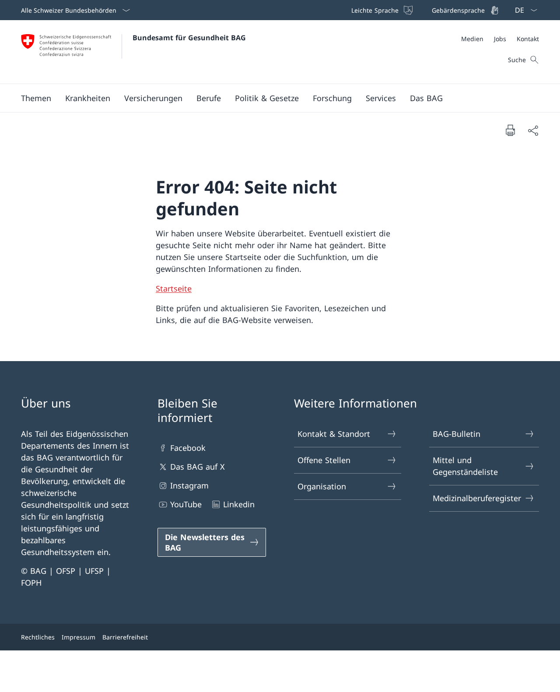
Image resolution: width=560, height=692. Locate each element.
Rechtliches (38, 637)
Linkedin (239, 504)
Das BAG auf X (197, 466)
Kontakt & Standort (334, 434)
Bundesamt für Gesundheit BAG (189, 37)
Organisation (322, 486)
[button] (36, 98)
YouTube (186, 504)
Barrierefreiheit (125, 637)
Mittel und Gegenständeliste (465, 466)
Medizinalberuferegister (477, 498)
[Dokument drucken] (510, 130)
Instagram (189, 485)
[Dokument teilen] (533, 130)
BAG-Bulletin (456, 434)
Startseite (174, 288)
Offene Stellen (324, 460)
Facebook (188, 448)
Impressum (78, 637)
